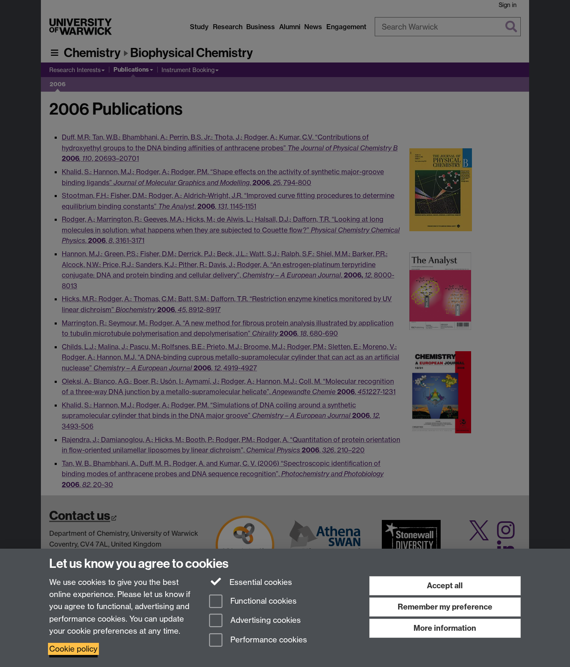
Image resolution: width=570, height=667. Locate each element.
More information (445, 628)
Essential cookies (259, 582)
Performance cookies (267, 640)
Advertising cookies (264, 620)
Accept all (445, 585)
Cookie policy (73, 649)
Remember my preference (445, 607)
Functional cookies (262, 601)
